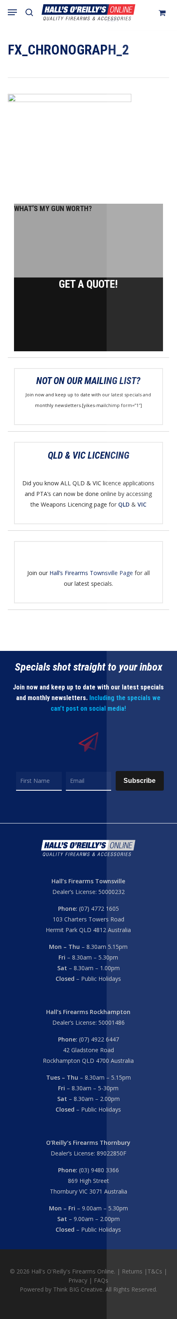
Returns (132, 1271)
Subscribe (139, 780)
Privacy (78, 1280)
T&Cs (154, 1271)
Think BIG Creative (77, 1289)
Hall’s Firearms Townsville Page (91, 573)
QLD (124, 504)
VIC (142, 504)
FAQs (101, 1280)
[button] (12, 12)
